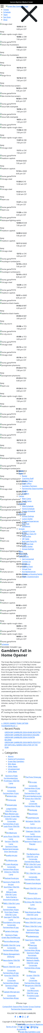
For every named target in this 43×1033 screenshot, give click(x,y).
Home (21, 471)
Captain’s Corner (28, 531)
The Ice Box (26, 536)
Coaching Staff (28, 478)
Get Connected (28, 559)
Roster (24, 476)
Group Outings (28, 516)
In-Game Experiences (30, 521)
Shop (5, 20)
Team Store (23, 554)
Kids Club (25, 524)
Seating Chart (27, 566)
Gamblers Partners (29, 486)
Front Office (26, 483)
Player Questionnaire (30, 576)
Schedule (22, 504)
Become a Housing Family (32, 574)
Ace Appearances (29, 571)
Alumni (25, 491)
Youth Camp (27, 501)
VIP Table (25, 539)
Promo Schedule (28, 511)
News (21, 551)
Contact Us (26, 561)
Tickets (6, 9)
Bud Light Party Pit (29, 541)
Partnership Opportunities (32, 488)
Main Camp (26, 498)
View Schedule (27, 506)
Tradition (25, 493)
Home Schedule (28, 509)
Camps (21, 496)
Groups (22, 529)
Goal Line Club (27, 544)
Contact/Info (24, 556)
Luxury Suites (27, 519)
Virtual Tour (26, 569)
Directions (26, 564)
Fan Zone (22, 514)
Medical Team (27, 481)
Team (21, 473)
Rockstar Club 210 (29, 534)
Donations (26, 526)
